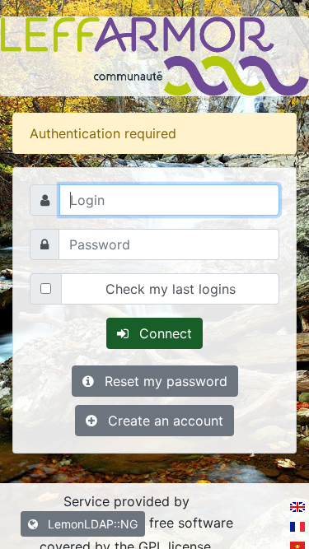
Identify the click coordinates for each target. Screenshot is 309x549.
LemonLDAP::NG (91, 524)
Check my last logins (170, 289)
